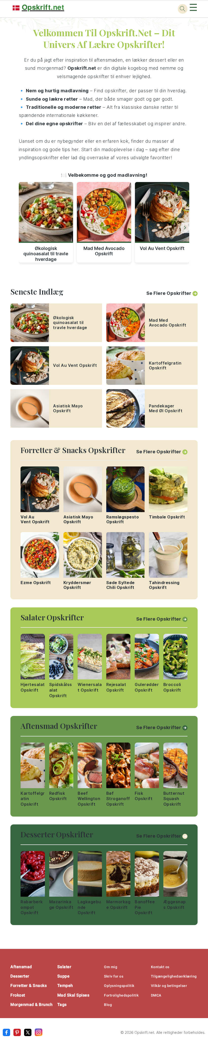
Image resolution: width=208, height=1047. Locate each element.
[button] (185, 227)
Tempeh (65, 985)
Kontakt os (160, 967)
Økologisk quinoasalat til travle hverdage (45, 253)
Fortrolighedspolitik (121, 995)
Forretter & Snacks (28, 985)
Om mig (110, 967)
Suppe (63, 976)
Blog (108, 1005)
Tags (62, 1004)
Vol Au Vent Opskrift (162, 248)
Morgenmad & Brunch (31, 1004)
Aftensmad (21, 966)
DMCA (156, 995)
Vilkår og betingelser (169, 986)
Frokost (17, 995)
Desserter (19, 976)
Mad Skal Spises (73, 995)
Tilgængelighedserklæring (174, 976)
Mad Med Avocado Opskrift (104, 251)
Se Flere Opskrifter (169, 293)
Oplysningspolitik (119, 986)
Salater (64, 966)
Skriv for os (113, 976)
